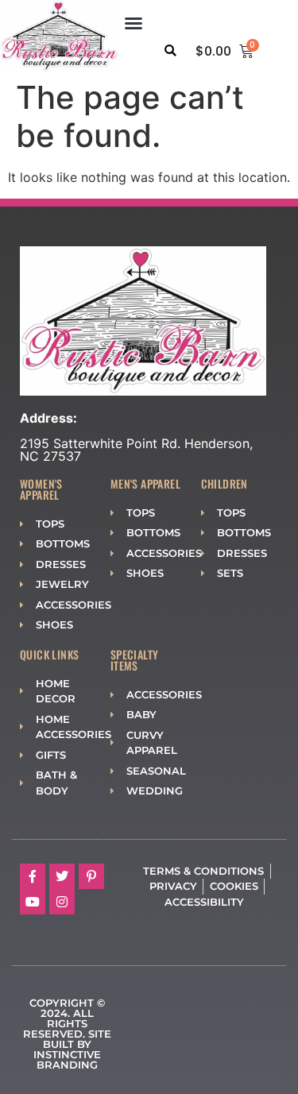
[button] (133, 23)
